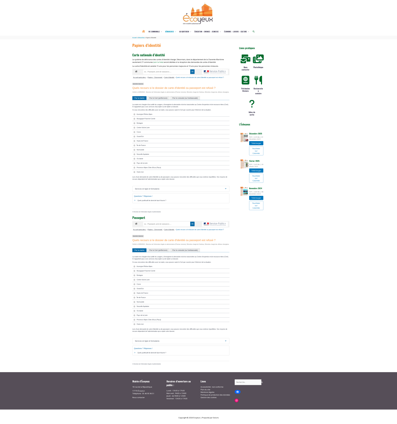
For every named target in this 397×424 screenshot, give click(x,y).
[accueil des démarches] (136, 71)
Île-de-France (141, 145)
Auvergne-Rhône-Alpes (144, 114)
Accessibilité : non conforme (212, 387)
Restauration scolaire (258, 91)
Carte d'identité (169, 77)
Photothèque (258, 67)
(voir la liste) (158, 62)
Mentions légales (207, 392)
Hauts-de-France (142, 141)
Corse (138, 132)
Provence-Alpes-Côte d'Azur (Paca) (148, 167)
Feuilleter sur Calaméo (256, 150)
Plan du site (205, 389)
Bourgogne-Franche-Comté (145, 119)
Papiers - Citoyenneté (155, 77)
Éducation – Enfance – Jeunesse (206, 31)
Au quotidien (184, 31)
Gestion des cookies (209, 397)
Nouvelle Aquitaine (142, 154)
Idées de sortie (252, 113)
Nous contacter (245, 68)
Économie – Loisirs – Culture (235, 31)
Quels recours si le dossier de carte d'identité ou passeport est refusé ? (200, 77)
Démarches (169, 31)
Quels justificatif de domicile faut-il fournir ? (152, 200)
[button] (253, 31)
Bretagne (139, 123)
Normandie (140, 150)
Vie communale (154, 31)
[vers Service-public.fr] (215, 71)
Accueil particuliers (139, 77)
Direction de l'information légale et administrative (147, 212)
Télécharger (256, 143)
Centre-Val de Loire (143, 127)
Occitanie (139, 158)
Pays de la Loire (142, 163)
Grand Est (140, 136)
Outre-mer (140, 172)
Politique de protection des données (215, 395)
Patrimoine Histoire (245, 89)
